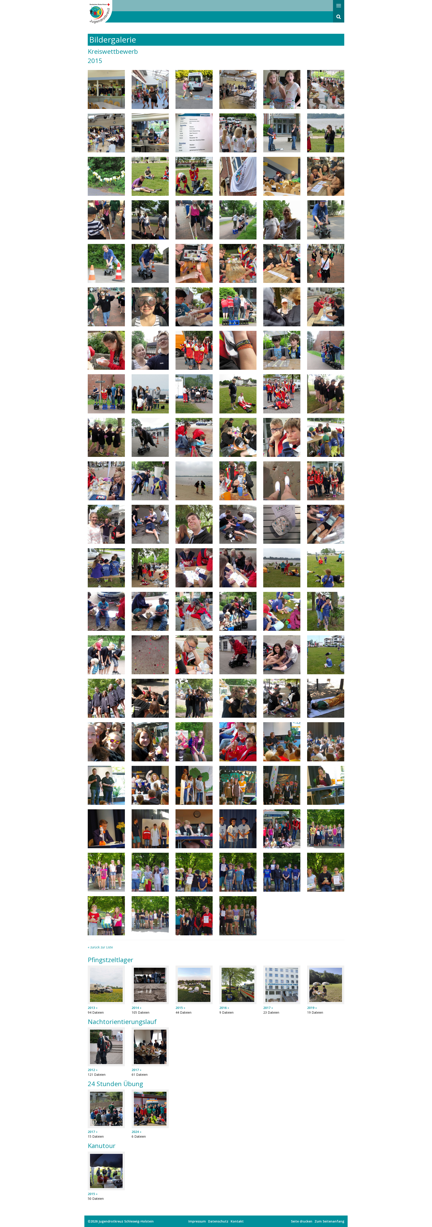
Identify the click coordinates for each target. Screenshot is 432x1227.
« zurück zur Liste (100, 947)
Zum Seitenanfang (329, 1221)
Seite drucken (301, 1221)
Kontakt (237, 1221)
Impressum (197, 1221)
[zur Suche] (338, 17)
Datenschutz (218, 1221)
